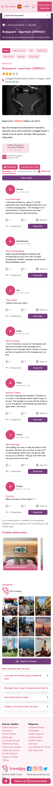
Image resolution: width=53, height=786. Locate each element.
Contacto (7, 731)
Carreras (32, 744)
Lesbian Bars (42, 50)
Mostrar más (7, 63)
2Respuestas (16, 512)
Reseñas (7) (9, 171)
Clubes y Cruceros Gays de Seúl (21, 706)
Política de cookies (11, 747)
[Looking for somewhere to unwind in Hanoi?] (43, 647)
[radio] (3, 73)
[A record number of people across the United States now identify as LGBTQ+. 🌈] (10, 606)
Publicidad (33, 731)
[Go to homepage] (10, 6)
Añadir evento (35, 737)
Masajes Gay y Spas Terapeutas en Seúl (25, 688)
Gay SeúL (32, 25)
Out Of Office (9, 734)
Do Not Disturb (9, 753)
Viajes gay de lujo (11, 750)
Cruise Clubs (33, 56)
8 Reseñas (11, 167)
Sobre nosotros (10, 727)
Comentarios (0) (26, 171)
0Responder (15, 226)
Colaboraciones (36, 727)
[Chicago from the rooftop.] (26, 626)
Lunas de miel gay (11, 740)
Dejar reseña (26, 178)
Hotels (6, 50)
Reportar (46, 171)
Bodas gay (7, 737)
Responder (37, 226)
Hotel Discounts (19, 50)
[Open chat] (33, 6)
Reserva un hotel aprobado (31, 781)
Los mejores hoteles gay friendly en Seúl (23, 677)
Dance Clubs (8, 56)
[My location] (6, 781)
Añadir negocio (36, 734)
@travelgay (16, 591)
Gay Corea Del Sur (16, 25)
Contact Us (26, 167)
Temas (5, 760)
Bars (31, 50)
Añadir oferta (35, 740)
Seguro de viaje (10, 757)
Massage (21, 56)
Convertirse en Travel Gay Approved (39, 748)
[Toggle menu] (2, 6)
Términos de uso (10, 744)
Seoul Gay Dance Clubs (16, 697)
